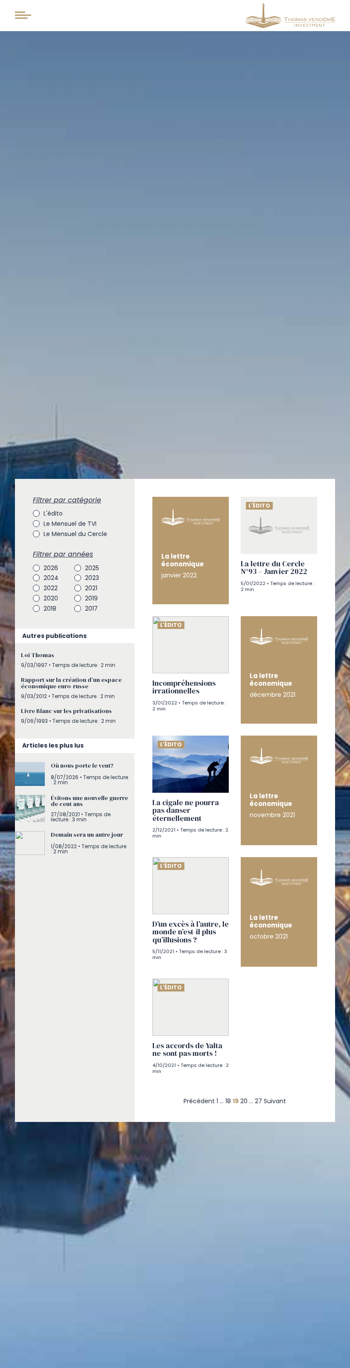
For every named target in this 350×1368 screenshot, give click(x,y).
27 (258, 1101)
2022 (51, 588)
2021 (91, 588)
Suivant (275, 1101)
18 (228, 1101)
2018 (50, 608)
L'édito (53, 513)
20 (244, 1101)
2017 (91, 608)
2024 (51, 578)
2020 (51, 598)
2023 (92, 578)
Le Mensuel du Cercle (75, 534)
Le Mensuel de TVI (70, 523)
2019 (91, 598)
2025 (92, 568)
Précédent (199, 1101)
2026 (51, 568)
